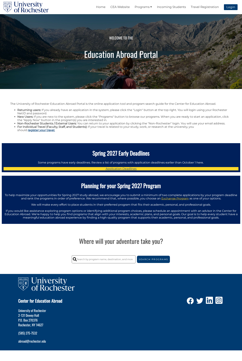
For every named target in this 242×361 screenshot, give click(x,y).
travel (50, 130)
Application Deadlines (121, 168)
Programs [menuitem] (142, 7)
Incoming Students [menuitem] (171, 7)
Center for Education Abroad (40, 300)
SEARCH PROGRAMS (153, 259)
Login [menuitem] (230, 7)
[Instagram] (219, 302)
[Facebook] (190, 302)
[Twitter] (199, 302)
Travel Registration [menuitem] (205, 7)
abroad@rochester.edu (32, 341)
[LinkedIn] (209, 302)
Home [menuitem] (100, 7)
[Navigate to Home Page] (26, 7)
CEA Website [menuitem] (120, 7)
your (43, 130)
